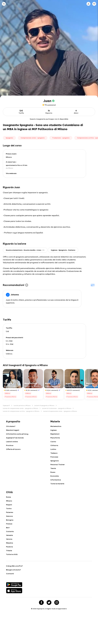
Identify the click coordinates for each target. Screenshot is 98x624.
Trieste (9, 550)
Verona (9, 539)
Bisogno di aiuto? (13, 570)
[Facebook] (41, 602)
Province (9, 445)
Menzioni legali (12, 430)
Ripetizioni (54, 434)
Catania (10, 531)
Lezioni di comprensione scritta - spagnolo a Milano (21, 411)
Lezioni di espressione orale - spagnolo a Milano (60, 411)
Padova (9, 547)
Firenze (9, 524)
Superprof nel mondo (15, 438)
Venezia (9, 535)
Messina (9, 543)
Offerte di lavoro (13, 449)
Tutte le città (12, 554)
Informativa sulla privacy (17, 434)
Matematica (55, 426)
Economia (54, 476)
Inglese (53, 430)
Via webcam (11, 173)
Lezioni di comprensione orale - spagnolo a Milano (20, 408)
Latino (53, 449)
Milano (9, 501)
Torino (9, 508)
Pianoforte (55, 438)
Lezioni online (12, 442)
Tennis (53, 468)
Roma (8, 497)
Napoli (9, 505)
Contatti (10, 574)
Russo (52, 472)
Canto (53, 442)
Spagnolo (54, 461)
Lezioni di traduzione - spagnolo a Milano (56, 408)
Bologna (9, 520)
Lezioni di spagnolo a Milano (44, 405)
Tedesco (53, 453)
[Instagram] (56, 602)
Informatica (55, 480)
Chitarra (54, 445)
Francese (54, 457)
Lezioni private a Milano (22, 405)
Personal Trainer (57, 464)
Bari (8, 528)
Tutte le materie (57, 484)
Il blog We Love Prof (14, 566)
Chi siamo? (10, 426)
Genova (9, 516)
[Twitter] (49, 602)
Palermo (9, 512)
